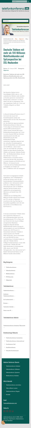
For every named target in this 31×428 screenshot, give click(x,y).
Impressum (12, 418)
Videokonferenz (10, 270)
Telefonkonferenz (11, 267)
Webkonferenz (10, 273)
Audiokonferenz (10, 347)
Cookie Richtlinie (7, 420)
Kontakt (8, 394)
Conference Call (10, 344)
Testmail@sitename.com (10, 403)
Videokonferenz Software (13, 369)
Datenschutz (19, 418)
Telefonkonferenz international (15, 341)
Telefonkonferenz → (9, 290)
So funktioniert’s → (9, 299)
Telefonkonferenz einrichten (13, 385)
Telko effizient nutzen (11, 388)
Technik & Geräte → (9, 307)
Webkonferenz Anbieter (12, 375)
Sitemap (5, 418)
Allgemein (6, 70)
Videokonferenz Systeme (13, 372)
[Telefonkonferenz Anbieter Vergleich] (15, 34)
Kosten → (6, 303)
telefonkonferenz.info (8, 39)
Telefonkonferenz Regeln (13, 391)
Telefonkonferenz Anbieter (13, 366)
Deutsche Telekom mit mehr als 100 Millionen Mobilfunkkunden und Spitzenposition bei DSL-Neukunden (14, 56)
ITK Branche (9, 277)
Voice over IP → (8, 310)
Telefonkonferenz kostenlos (14, 338)
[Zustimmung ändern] (3, 422)
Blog (27, 39)
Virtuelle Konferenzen (12, 350)
